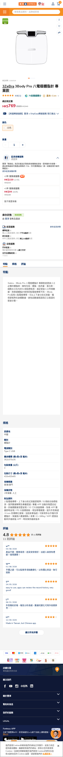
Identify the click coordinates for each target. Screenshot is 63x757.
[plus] (23, 145)
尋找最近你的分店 (10, 671)
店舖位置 (7, 668)
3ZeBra (8, 86)
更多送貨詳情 (55, 227)
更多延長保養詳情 (9, 171)
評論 (23, 264)
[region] (31, 749)
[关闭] (58, 746)
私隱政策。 (47, 754)
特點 (5, 264)
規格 (14, 264)
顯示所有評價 (31, 632)
